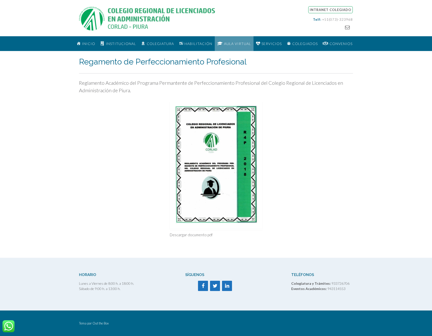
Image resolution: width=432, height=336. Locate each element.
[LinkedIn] (227, 286)
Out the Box (100, 323)
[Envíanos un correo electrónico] (347, 27)
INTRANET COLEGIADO (330, 10)
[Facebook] (203, 286)
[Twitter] (215, 286)
